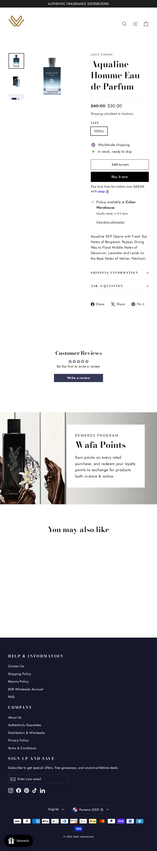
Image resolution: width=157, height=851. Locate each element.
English (53, 809)
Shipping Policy (19, 674)
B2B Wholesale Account (25, 689)
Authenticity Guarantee (24, 725)
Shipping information (114, 273)
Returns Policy (18, 681)
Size (95, 123)
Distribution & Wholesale (26, 732)
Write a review (78, 378)
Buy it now (119, 176)
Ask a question (107, 286)
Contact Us (16, 666)
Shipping (97, 114)
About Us (14, 717)
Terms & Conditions (22, 748)
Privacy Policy (18, 740)
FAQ (11, 696)
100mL (99, 131)
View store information (110, 222)
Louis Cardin (102, 54)
